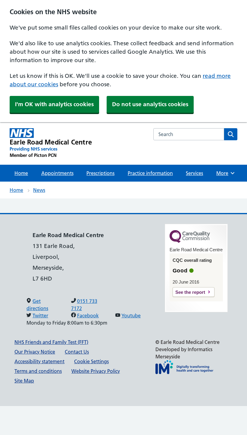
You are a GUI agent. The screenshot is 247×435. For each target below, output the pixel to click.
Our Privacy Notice (34, 352)
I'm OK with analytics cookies (54, 104)
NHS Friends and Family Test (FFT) (51, 342)
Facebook (88, 316)
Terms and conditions (38, 371)
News (39, 190)
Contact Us (77, 352)
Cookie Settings (91, 361)
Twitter (40, 316)
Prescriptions (100, 173)
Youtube (131, 316)
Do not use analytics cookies (150, 104)
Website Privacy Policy (95, 371)
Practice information (150, 173)
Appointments (57, 173)
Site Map (24, 381)
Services (194, 173)
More (224, 173)
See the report (190, 292)
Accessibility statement (39, 361)
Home (21, 173)
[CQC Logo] (190, 241)
